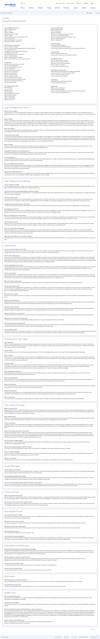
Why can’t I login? (8, 35)
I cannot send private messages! (58, 45)
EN (93, 3)
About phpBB (15, 599)
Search (24, 3)
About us (92, 8)
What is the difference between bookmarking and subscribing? (65, 71)
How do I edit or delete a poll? (11, 71)
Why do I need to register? (10, 29)
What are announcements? (10, 95)
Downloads (71, 3)
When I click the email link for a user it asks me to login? (17, 59)
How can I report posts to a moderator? (13, 77)
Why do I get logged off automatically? (13, 40)
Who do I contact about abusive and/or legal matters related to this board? (68, 91)
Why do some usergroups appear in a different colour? (63, 37)
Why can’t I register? (9, 32)
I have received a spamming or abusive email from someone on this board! (68, 48)
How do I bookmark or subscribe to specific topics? (63, 73)
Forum (80, 3)
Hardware (40, 8)
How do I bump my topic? (10, 82)
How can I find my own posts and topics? (60, 66)
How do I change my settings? (11, 46)
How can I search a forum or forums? (59, 60)
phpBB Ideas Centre (66, 604)
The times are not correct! (10, 49)
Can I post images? (8, 92)
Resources (66, 8)
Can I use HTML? (8, 89)
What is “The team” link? (56, 40)
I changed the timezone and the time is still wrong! (15, 51)
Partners (84, 8)
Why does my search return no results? (60, 61)
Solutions (57, 8)
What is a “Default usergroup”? (58, 38)
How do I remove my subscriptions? (59, 76)
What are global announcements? (12, 93)
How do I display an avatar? (10, 55)
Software (31, 8)
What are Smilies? (8, 90)
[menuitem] (10, 13)
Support (76, 8)
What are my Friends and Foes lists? (59, 53)
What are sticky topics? (9, 96)
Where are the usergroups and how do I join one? (62, 34)
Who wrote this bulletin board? (58, 88)
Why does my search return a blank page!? (60, 63)
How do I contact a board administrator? (60, 92)
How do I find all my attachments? (59, 82)
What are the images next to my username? (14, 54)
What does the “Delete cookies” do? (12, 41)
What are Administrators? (57, 29)
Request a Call (61, 3)
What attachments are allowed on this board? (61, 81)
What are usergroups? (56, 32)
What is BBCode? (8, 87)
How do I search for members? (58, 64)
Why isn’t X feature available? (57, 89)
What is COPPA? (8, 31)
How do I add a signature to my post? (12, 67)
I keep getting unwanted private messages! (61, 46)
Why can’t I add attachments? (11, 74)
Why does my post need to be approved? (13, 80)
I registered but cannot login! (11, 34)
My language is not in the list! (11, 52)
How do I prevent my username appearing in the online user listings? (20, 48)
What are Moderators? (56, 31)
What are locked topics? (10, 98)
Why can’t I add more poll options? (12, 70)
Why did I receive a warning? (10, 76)
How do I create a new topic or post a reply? (14, 64)
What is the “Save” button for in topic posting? (15, 79)
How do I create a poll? (9, 68)
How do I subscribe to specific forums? (60, 74)
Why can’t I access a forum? (10, 73)
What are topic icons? (9, 99)
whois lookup (10, 612)
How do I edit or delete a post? (11, 65)
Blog (87, 3)
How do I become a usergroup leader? (60, 35)
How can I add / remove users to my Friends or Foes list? (64, 55)
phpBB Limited (43, 597)
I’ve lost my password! (9, 38)
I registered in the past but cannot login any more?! (16, 37)
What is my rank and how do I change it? (13, 57)
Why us (23, 8)
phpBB (54, 212)
